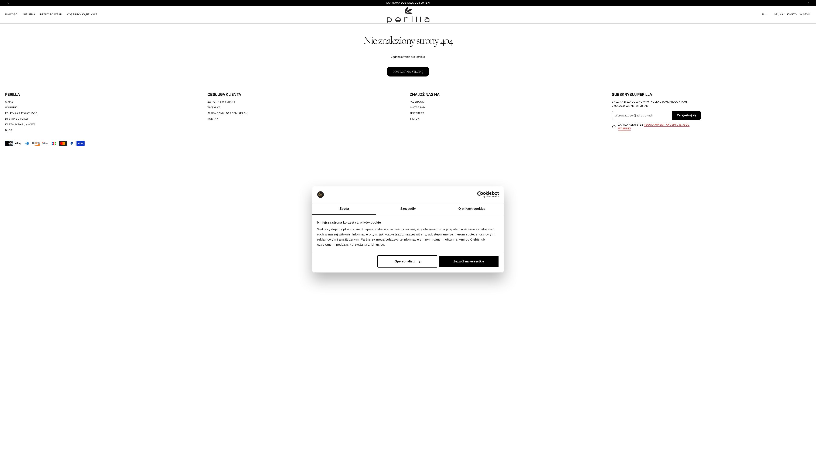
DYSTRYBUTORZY (16, 118)
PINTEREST (417, 113)
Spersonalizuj (405, 261)
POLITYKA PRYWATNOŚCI (21, 113)
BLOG (9, 130)
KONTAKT (213, 118)
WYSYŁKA (214, 107)
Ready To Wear (51, 14)
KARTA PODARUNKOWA (20, 124)
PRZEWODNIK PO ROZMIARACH (227, 113)
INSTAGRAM (418, 107)
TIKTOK (414, 118)
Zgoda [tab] (344, 208)
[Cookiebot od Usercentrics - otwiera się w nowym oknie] (480, 194)
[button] (779, 14)
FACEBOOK (417, 101)
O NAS (9, 101)
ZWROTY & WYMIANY (221, 101)
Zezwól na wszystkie (468, 261)
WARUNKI (11, 107)
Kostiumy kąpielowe (82, 14)
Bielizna (29, 14)
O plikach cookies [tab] (471, 208)
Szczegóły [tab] (408, 208)
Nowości (11, 14)
